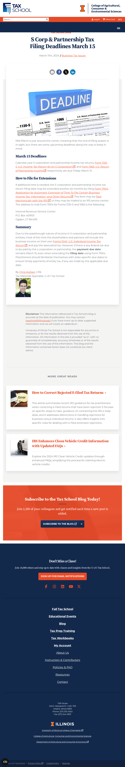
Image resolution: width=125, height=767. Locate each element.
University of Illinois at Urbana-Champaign (62, 730)
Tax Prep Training (62, 631)
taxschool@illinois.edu (38, 320)
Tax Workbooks (62, 638)
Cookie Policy (52, 763)
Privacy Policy (35, 763)
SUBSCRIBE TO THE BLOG (63, 523)
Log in (97, 19)
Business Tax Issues (74, 55)
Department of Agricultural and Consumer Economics (62, 742)
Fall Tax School (62, 609)
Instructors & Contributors (62, 660)
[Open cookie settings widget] (5, 761)
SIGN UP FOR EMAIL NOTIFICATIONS (62, 576)
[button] (52, 72)
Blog (62, 623)
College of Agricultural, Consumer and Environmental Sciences (62, 736)
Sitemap (66, 763)
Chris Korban (27, 272)
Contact (62, 682)
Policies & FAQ (62, 667)
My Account (62, 645)
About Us (62, 653)
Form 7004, (62, 192)
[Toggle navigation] (118, 28)
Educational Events (62, 616)
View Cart (110, 19)
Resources (62, 674)
